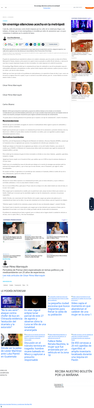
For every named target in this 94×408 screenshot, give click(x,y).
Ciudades (10, 17)
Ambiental (5, 285)
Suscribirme (58, 385)
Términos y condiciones (17, 404)
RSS (31, 404)
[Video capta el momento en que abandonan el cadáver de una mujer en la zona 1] (82, 298)
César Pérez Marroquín (13, 37)
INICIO (4, 17)
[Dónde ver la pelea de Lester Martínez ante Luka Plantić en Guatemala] (12, 340)
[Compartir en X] (30, 44)
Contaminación (18, 285)
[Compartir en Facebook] (26, 44)
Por (27, 285)
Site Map (27, 404)
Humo (24, 285)
